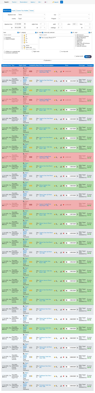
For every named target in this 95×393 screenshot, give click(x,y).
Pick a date (25, 24)
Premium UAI (80, 44)
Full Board (79, 39)
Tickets (32, 10)
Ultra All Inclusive (81, 46)
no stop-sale (64, 51)
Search (88, 56)
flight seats (36, 51)
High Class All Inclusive (83, 43)
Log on (56, 2)
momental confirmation (12, 53)
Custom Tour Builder (22, 10)
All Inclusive (80, 35)
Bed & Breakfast (81, 37)
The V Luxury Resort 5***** (48, 37)
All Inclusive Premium (83, 36)
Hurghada (8, 37)
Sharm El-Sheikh (10, 39)
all (19, 32)
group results (79, 56)
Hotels (13, 10)
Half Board (80, 40)
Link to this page (61, 2)
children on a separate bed (13, 51)
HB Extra (79, 42)
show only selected (49, 32)
